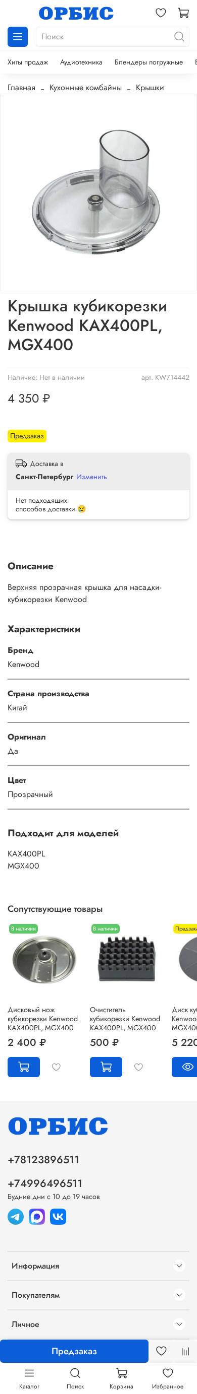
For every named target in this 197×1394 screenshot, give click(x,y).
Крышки (150, 87)
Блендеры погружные (149, 62)
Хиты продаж (28, 62)
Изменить (91, 476)
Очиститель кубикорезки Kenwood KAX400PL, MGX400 (125, 1019)
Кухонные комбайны (86, 87)
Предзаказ (74, 1351)
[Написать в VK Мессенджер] (58, 1216)
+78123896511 (43, 1159)
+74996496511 (45, 1183)
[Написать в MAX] (37, 1216)
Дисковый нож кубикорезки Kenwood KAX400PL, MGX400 (43, 1019)
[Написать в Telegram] (16, 1216)
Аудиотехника (81, 62)
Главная (21, 87)
